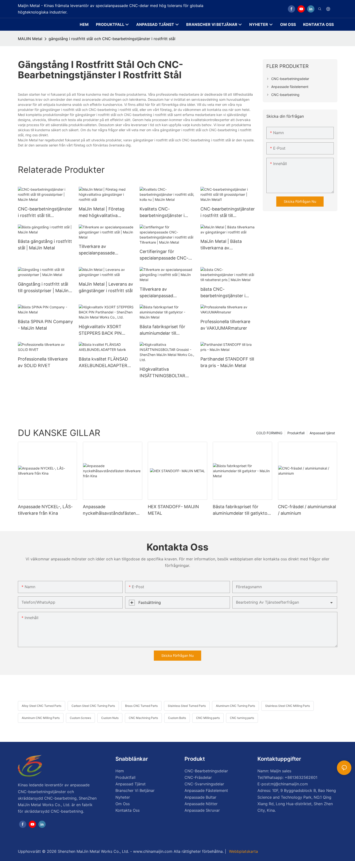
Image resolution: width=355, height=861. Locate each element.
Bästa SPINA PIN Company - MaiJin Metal (45, 325)
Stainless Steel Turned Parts (187, 706)
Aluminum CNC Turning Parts (235, 706)
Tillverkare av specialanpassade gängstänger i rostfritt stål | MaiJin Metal (106, 250)
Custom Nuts (110, 718)
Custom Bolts (177, 718)
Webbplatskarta (243, 851)
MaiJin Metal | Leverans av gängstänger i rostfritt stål (106, 287)
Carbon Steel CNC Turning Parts (93, 706)
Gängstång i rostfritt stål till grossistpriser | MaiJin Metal (43, 288)
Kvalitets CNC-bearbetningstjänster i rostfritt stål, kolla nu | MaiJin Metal (162, 212)
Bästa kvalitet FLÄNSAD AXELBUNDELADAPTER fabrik (103, 362)
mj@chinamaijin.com (289, 783)
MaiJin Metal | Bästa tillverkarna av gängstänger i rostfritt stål (227, 245)
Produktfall (296, 433)
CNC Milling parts (208, 718)
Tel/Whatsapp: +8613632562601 (287, 777)
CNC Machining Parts (143, 718)
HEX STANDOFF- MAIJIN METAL (173, 510)
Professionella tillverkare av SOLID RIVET (43, 362)
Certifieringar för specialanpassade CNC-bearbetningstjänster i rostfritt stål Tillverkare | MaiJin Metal (164, 255)
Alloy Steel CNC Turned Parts (41, 706)
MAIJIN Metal (30, 38)
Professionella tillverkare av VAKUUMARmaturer (225, 325)
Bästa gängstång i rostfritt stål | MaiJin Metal (45, 244)
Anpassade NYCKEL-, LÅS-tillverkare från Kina (45, 510)
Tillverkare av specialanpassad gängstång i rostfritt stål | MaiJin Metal (166, 293)
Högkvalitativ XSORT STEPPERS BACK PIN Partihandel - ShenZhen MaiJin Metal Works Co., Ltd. (103, 330)
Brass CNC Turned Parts (141, 706)
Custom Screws (80, 718)
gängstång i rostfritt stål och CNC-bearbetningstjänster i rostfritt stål (112, 38)
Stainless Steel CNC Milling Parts (287, 706)
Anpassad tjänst (322, 433)
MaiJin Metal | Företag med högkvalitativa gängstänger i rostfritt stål (106, 212)
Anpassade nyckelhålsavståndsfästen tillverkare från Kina (109, 510)
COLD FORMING (269, 433)
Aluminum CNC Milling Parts (41, 718)
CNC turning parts (242, 718)
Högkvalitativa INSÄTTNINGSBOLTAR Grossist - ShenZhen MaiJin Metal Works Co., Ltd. (164, 373)
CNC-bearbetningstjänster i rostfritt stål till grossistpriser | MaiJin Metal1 (227, 212)
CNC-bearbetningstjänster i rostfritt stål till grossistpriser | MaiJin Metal (45, 212)
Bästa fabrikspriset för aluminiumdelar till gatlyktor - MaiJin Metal (164, 330)
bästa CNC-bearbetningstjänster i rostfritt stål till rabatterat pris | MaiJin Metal (226, 293)
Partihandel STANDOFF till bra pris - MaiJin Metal (227, 362)
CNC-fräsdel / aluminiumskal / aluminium (307, 510)
